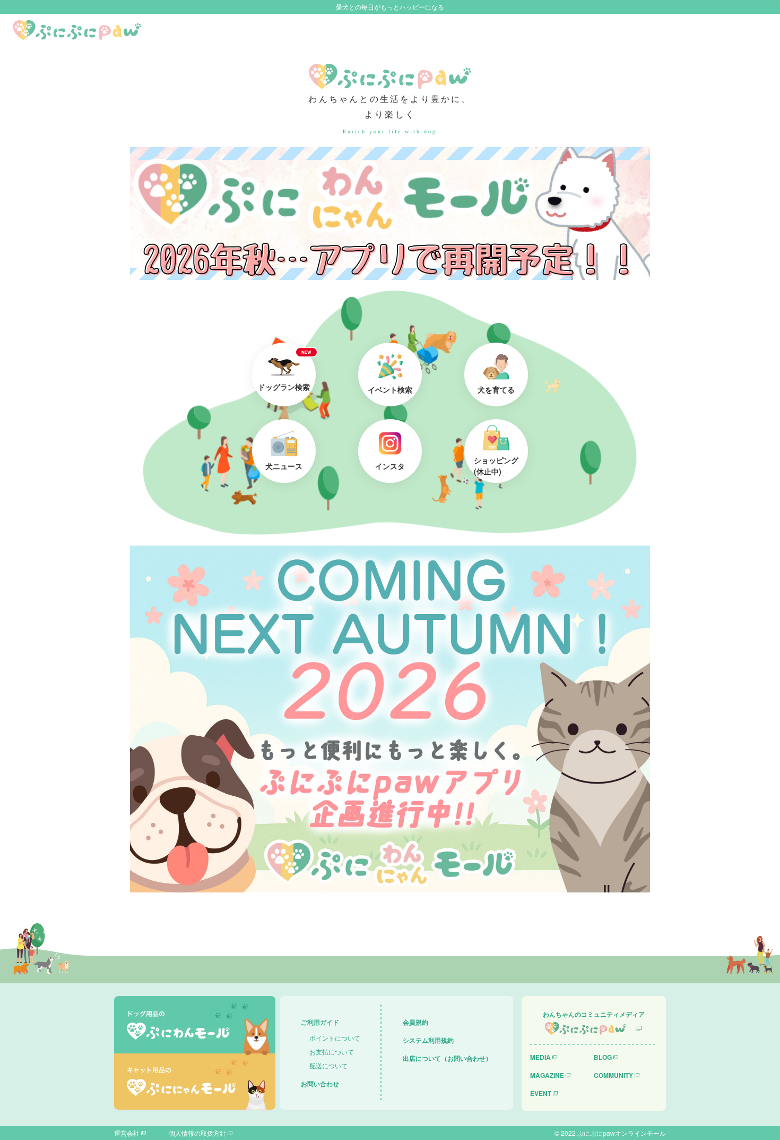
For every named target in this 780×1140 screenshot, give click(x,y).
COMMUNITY (613, 1075)
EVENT (540, 1093)
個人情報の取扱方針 (197, 1132)
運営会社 (127, 1132)
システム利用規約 (428, 1040)
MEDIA (540, 1057)
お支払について (331, 1051)
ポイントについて (334, 1037)
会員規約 (415, 1022)
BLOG (603, 1057)
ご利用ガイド (320, 1022)
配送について (328, 1065)
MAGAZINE (547, 1075)
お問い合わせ (320, 1083)
